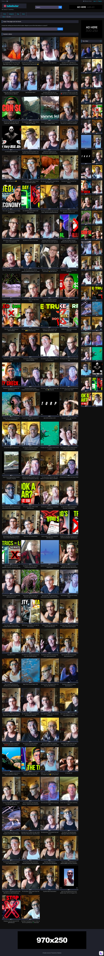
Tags (18, 14)
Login (94, 1)
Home (4, 14)
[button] (101, 953)
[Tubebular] (14, 6)
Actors (23, 14)
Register (100, 1)
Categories (11, 14)
